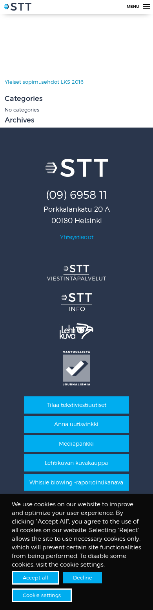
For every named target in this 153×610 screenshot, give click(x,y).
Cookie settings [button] (42, 595)
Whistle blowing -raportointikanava (76, 482)
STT (17, 8)
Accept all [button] (35, 577)
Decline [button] (82, 577)
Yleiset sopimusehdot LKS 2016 (44, 82)
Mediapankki (76, 443)
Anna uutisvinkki (76, 424)
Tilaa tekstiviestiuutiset (76, 404)
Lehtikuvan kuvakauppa (76, 462)
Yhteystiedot (76, 237)
